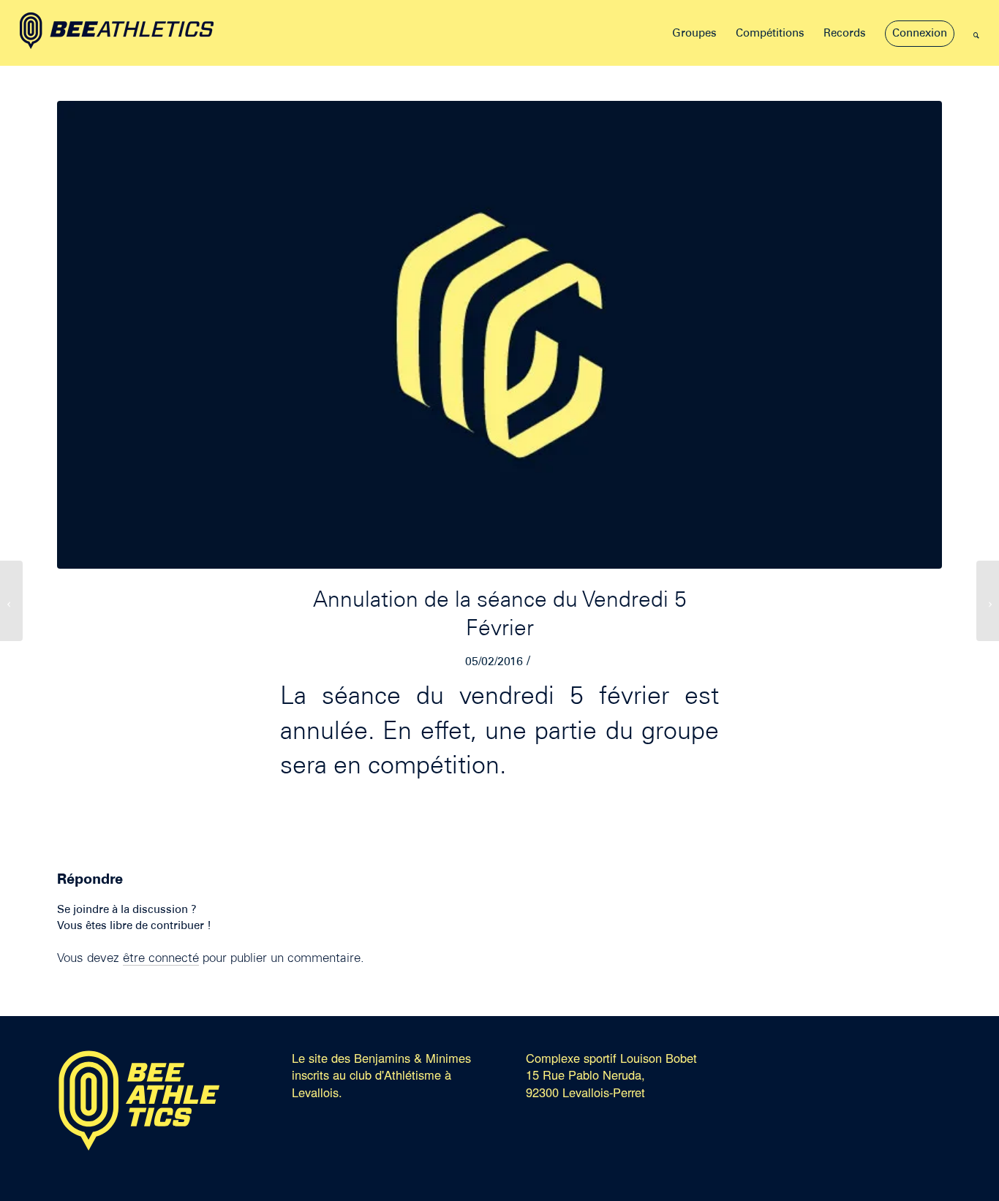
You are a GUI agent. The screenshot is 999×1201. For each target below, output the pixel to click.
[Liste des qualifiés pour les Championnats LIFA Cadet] (11, 601)
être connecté (161, 958)
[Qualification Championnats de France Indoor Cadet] (987, 601)
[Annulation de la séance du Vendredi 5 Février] (499, 335)
